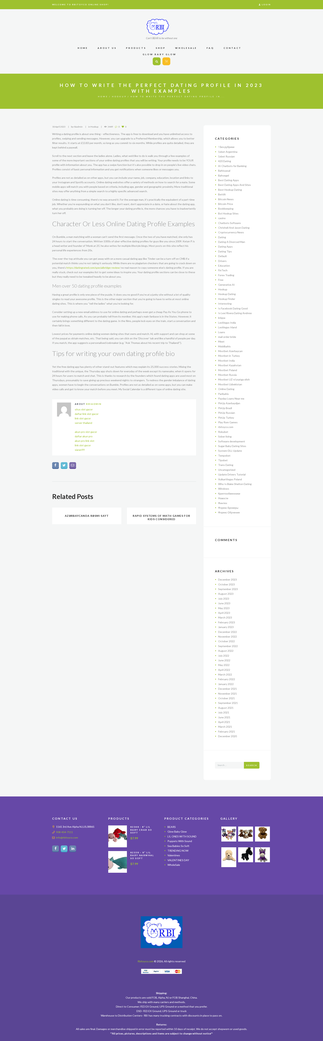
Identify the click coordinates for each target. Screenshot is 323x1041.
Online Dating (226, 389)
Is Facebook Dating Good (233, 308)
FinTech (222, 270)
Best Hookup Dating (230, 189)
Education (224, 265)
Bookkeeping (225, 208)
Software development (231, 441)
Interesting (225, 303)
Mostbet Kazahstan (229, 365)
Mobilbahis (224, 346)
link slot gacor (83, 418)
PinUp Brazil (225, 408)
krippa (221, 317)
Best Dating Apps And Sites (234, 184)
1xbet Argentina (227, 151)
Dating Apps (225, 246)
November (227, 636)
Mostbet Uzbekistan (230, 384)
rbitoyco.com (225, 427)
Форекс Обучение (229, 512)
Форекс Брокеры (228, 507)
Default (222, 256)
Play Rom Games (228, 422)
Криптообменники (229, 493)
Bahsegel (223, 175)
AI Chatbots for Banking (232, 166)
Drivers (222, 260)
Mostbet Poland (227, 370)
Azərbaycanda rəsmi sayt (87, 515)
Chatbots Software (229, 223)
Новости (223, 498)
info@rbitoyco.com (67, 837)
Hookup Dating (227, 294)
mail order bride (227, 336)
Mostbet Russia (227, 374)
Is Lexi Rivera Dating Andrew (235, 313)
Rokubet (223, 431)
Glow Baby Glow (177, 831)
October (226, 584)
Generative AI (226, 284)
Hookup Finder (226, 298)
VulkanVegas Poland (230, 479)
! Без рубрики (226, 146)
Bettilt (222, 194)
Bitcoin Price (225, 203)
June (224, 603)
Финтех (222, 503)
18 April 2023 (58, 126)
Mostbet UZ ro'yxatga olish (234, 379)
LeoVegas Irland (227, 327)
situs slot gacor (84, 409)
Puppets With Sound (179, 841)
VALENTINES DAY (178, 860)
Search (251, 765)
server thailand (83, 422)
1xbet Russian (226, 156)
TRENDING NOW (177, 850)
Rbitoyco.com (145, 961)
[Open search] (157, 61)
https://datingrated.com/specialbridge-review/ (93, 267)
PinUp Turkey (226, 417)
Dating (222, 237)
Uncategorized (226, 469)
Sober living (225, 436)
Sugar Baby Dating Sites (232, 446)
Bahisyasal (224, 170)
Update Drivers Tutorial (232, 474)
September (228, 589)
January (226, 627)
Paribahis (223, 393)
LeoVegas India (227, 322)
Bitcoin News (226, 199)
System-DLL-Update (230, 450)
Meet (221, 341)
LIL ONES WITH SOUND (181, 836)
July (223, 598)
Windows (223, 488)
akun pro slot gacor (86, 431)
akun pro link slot (84, 440)
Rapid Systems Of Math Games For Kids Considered (161, 517)
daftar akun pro (84, 436)
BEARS (171, 826)
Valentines (173, 855)
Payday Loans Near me (231, 398)
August (225, 593)
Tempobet (224, 455)
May (224, 608)
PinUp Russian (226, 412)
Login (266, 4)
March (225, 617)
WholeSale (173, 864)
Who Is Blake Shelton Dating (235, 484)
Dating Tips (225, 251)
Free (220, 279)
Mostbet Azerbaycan (230, 351)
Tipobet (223, 460)
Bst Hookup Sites (228, 213)
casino (222, 218)
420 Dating (224, 161)
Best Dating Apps (228, 180)
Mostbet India (226, 360)
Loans (221, 332)
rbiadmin (78, 126)
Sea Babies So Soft (178, 845)
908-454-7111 (64, 832)
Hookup (119, 96)
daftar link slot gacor (87, 413)
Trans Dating (225, 464)
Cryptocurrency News (231, 232)
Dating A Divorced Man (231, 241)
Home (103, 96)
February (226, 622)
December (227, 579)
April (224, 612)
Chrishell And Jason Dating (234, 227)
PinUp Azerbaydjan (229, 403)
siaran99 (80, 449)
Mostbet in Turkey (229, 355)
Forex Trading (226, 275)
